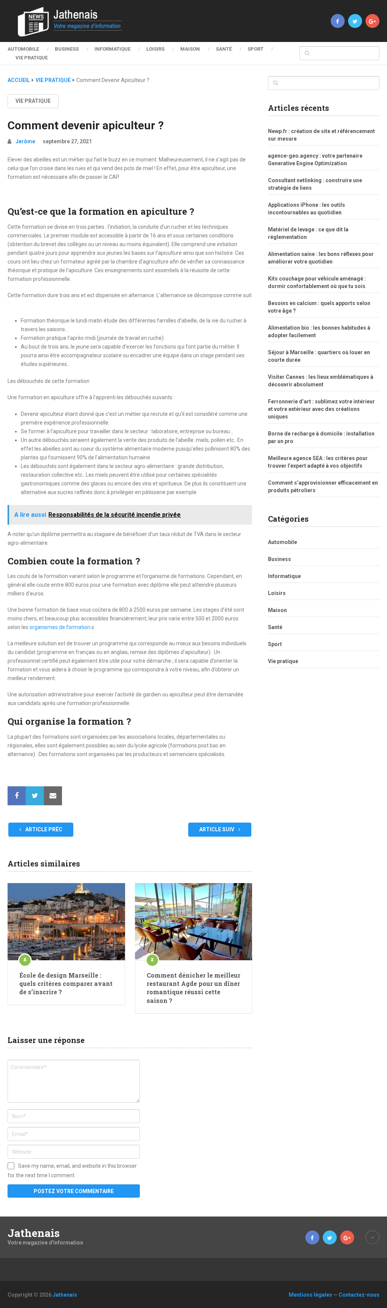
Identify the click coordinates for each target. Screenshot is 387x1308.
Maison (190, 49)
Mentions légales (310, 1295)
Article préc (43, 829)
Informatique (112, 49)
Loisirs (155, 49)
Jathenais (34, 1233)
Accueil (19, 80)
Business (67, 49)
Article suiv (217, 829)
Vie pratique (31, 57)
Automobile (23, 49)
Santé (224, 49)
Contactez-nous (359, 1295)
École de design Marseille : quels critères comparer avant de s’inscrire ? (66, 983)
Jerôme (25, 141)
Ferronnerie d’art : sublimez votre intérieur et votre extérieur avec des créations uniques (321, 409)
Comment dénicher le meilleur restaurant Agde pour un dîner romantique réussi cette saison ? (193, 987)
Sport (255, 49)
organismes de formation (59, 627)
